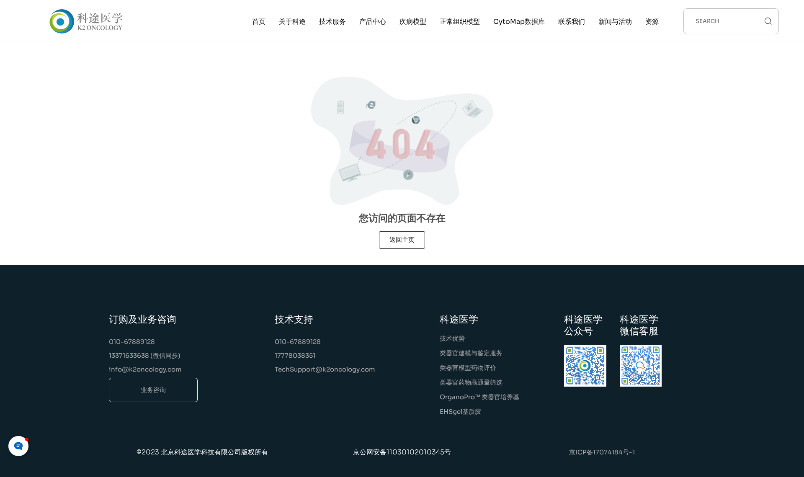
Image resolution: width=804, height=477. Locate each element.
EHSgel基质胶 (460, 411)
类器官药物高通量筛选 (471, 382)
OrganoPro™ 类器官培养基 (479, 397)
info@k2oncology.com (145, 369)
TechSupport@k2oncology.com (325, 369)
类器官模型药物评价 (468, 368)
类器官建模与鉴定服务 (471, 353)
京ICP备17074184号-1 (602, 452)
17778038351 (295, 355)
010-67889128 (132, 342)
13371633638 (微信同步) (144, 355)
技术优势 (452, 338)
